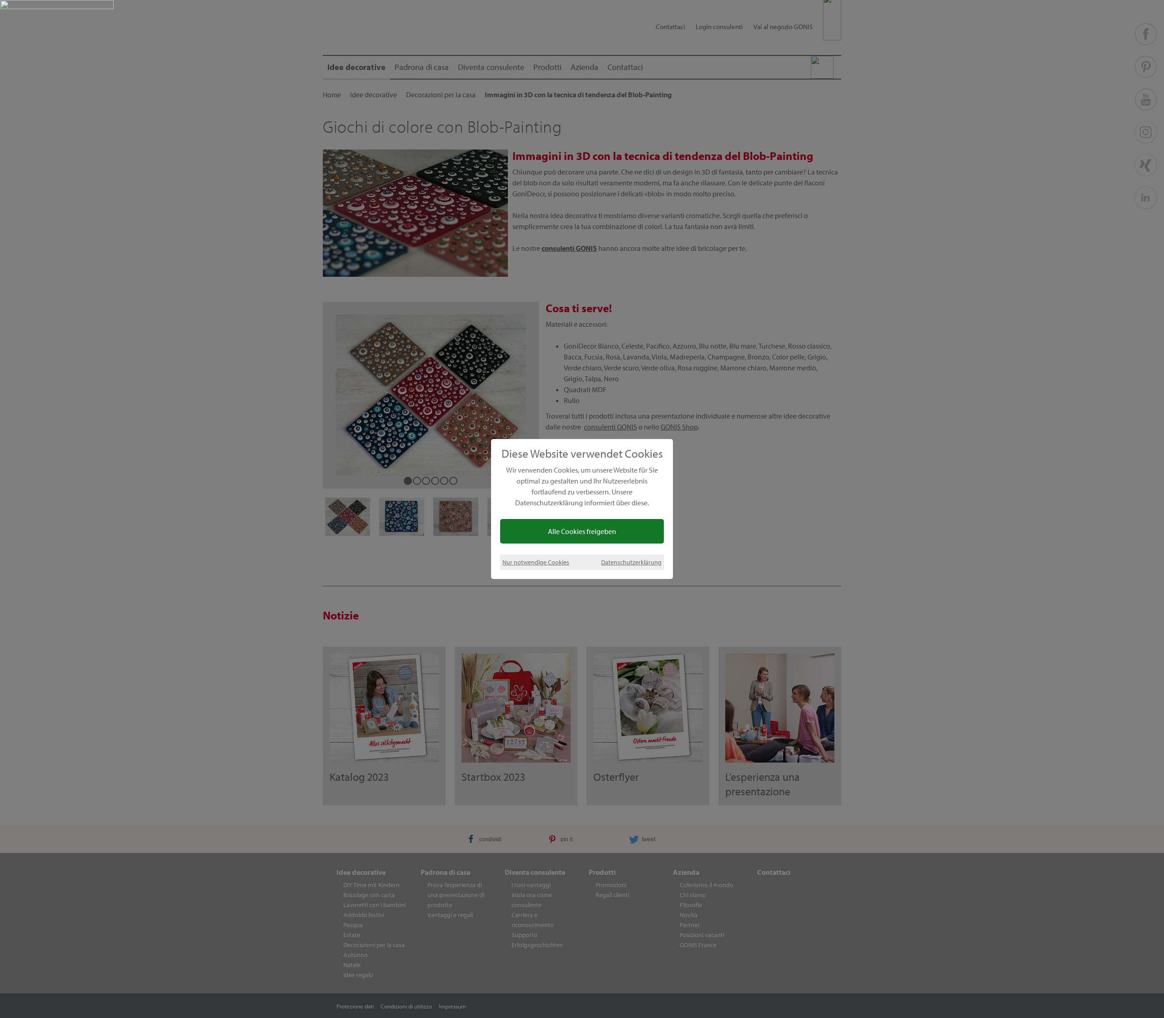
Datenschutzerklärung (631, 562)
